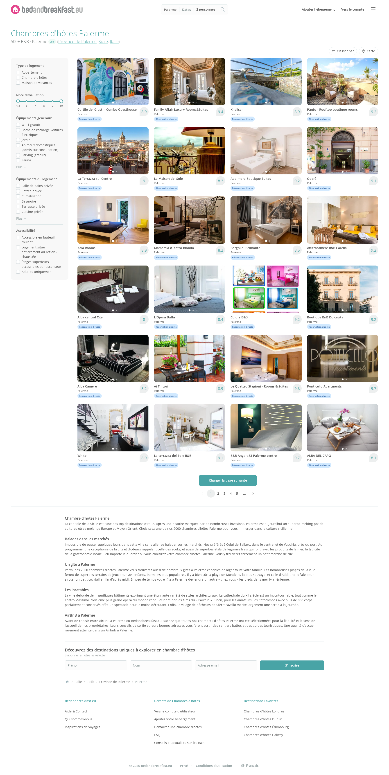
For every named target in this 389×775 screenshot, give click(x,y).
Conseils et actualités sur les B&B (179, 743)
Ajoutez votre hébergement (174, 719)
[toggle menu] (373, 9)
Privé (184, 766)
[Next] (142, 81)
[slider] (18, 101)
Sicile (103, 41)
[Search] (223, 9)
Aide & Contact (76, 711)
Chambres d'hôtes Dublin (263, 719)
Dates (186, 9)
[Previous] (84, 81)
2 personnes (205, 9)
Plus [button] (19, 167)
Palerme (170, 9)
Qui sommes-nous (78, 719)
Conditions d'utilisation (214, 766)
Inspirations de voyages (82, 727)
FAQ (157, 735)
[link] (47, 9)
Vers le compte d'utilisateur (175, 711)
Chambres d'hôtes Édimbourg (266, 727)
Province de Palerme (77, 41)
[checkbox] (18, 72)
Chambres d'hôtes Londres (264, 711)
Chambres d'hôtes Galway (263, 735)
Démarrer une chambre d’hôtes (178, 727)
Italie (114, 41)
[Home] (67, 681)
